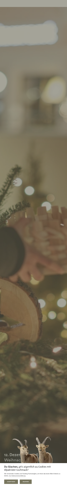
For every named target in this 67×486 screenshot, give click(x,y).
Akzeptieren (11, 481)
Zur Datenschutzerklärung (17, 476)
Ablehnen (26, 481)
